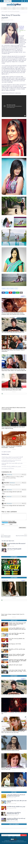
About (13, 836)
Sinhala (5, 1)
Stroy (16, 288)
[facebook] (22, 1)
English (9, 1)
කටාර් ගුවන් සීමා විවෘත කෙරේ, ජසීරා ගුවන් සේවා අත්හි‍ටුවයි (12, 464)
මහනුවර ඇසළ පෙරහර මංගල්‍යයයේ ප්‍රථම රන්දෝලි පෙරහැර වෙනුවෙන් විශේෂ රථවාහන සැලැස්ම (12, 457)
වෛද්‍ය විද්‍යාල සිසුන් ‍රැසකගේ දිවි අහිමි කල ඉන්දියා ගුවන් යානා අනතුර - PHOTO (17, 671)
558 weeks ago (9, 474)
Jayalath (5, 11)
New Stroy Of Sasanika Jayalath (14, 548)
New (8, 288)
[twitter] (24, 1)
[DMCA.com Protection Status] (14, 839)
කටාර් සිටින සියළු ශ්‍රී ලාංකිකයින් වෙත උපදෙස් (11, 466)
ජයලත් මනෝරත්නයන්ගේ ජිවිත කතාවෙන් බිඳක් (16, 544)
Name (3, 524)
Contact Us (18, 836)
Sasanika (12, 288)
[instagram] (26, 1)
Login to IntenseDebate (5, 522)
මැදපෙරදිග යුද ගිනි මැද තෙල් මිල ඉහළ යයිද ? (17, 650)
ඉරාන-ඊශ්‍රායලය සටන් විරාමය (8, 468)
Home (3, 11)
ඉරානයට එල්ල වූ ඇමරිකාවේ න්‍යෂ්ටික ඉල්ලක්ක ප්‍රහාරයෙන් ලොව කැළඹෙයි (17, 655)
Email (11, 524)
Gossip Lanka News (12, 840)
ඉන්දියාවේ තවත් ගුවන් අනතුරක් (15, 664)
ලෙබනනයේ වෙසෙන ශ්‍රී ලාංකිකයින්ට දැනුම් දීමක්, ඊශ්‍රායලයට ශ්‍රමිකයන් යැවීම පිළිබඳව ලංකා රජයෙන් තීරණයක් (17, 660)
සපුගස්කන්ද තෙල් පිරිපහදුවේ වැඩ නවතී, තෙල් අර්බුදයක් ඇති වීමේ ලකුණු (16, 819)
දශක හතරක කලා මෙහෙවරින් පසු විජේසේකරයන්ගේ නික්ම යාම (14, 813)
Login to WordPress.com (12, 522)
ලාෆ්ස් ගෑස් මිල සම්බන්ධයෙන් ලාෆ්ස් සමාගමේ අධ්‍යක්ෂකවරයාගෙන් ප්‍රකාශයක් (11, 461)
